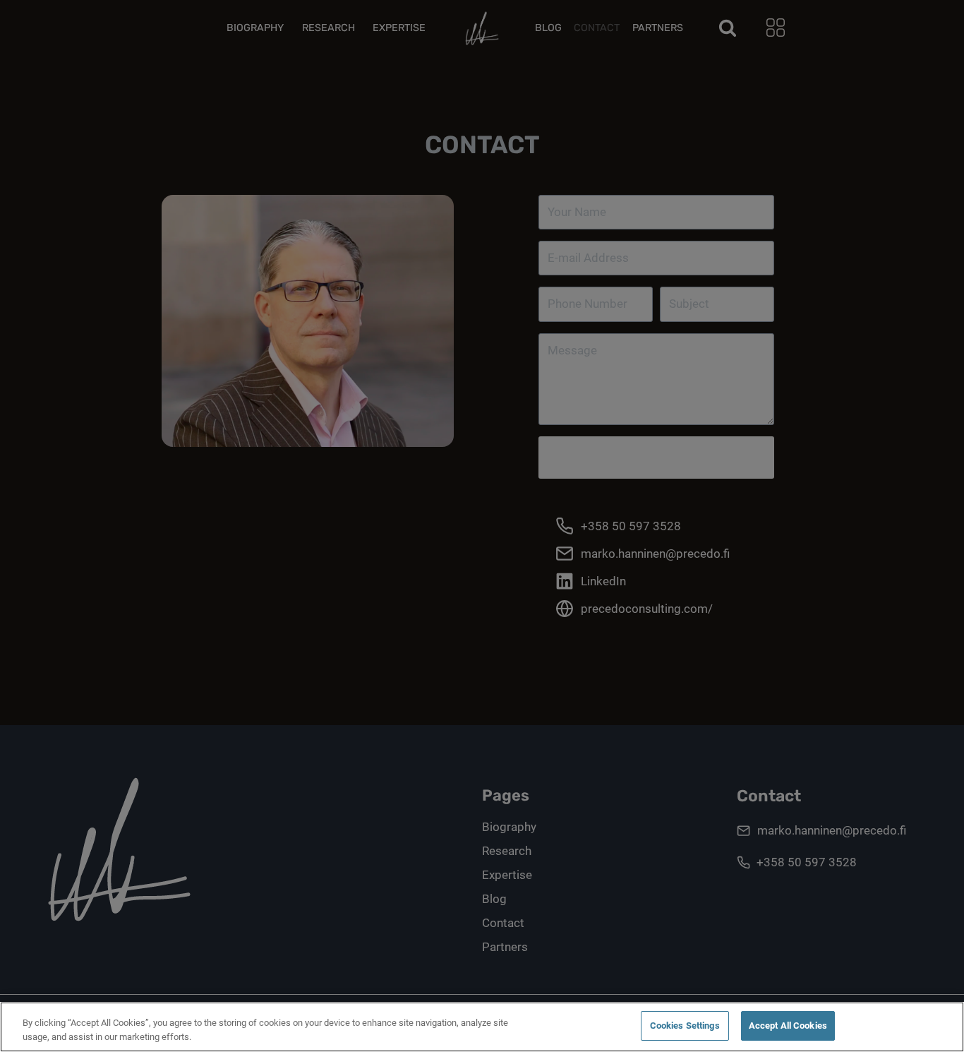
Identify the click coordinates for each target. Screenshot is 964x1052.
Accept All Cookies (788, 1025)
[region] (482, 1027)
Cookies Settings (685, 1025)
